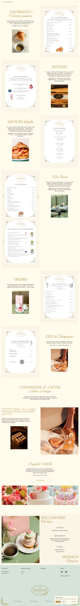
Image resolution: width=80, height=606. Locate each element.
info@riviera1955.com (60, 549)
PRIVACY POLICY (49, 601)
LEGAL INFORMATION (34, 601)
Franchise (43, 568)
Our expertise (5, 573)
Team (22, 573)
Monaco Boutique (25, 568)
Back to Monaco (8, 2)
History (22, 571)
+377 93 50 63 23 (60, 551)
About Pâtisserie (5, 571)
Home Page (4, 568)
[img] (2, 2)
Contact (62, 568)
